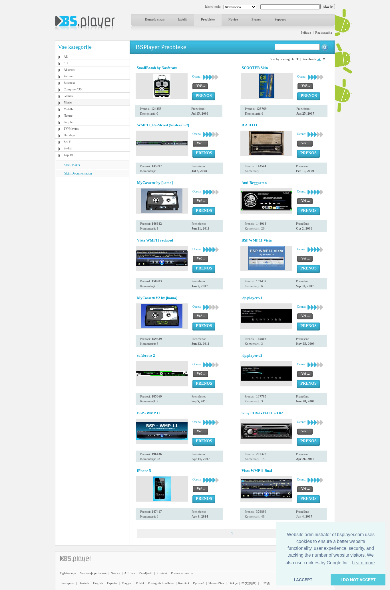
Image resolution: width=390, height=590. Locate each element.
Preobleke (208, 19)
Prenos (256, 19)
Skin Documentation (78, 173)
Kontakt (161, 573)
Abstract (69, 69)
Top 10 (68, 155)
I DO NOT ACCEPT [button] (358, 579)
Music (68, 102)
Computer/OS (73, 89)
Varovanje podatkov (93, 573)
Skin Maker (72, 165)
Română (183, 583)
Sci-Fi (67, 141)
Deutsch (84, 583)
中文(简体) (249, 583)
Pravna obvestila (182, 573)
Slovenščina (216, 583)
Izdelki (182, 19)
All (66, 56)
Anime (68, 76)
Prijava (306, 32)
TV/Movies (71, 128)
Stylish (68, 148)
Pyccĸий (198, 583)
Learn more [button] (363, 562)
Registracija (323, 32)
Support (280, 19)
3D (66, 63)
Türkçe (233, 583)
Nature (68, 115)
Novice (233, 19)
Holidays (69, 135)
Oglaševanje (68, 573)
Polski (140, 583)
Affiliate (129, 573)
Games (68, 96)
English (98, 583)
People (68, 122)
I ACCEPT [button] (303, 579)
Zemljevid (145, 573)
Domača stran (154, 19)
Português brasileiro (161, 583)
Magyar (127, 583)
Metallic (69, 109)
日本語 (265, 583)
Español (112, 583)
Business (69, 82)
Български (68, 583)
